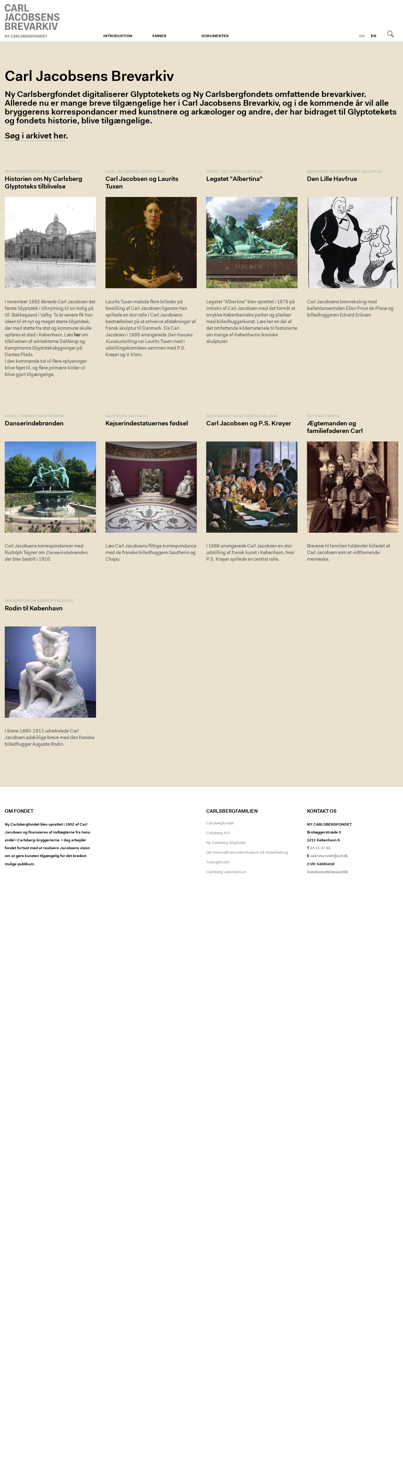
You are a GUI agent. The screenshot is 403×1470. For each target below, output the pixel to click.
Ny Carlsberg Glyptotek (226, 843)
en (373, 36)
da (362, 36)
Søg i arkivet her (35, 136)
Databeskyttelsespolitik (327, 872)
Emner (159, 36)
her (77, 335)
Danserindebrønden (34, 424)
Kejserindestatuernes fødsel (146, 424)
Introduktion (117, 36)
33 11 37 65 (320, 848)
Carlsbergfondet (220, 823)
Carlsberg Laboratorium (226, 872)
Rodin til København (34, 609)
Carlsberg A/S (218, 833)
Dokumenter (215, 36)
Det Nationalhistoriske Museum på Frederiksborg (247, 853)
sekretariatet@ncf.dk (329, 856)
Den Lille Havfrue (332, 179)
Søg (390, 34)
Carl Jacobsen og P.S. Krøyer (248, 424)
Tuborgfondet (217, 862)
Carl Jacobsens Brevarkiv (33, 21)
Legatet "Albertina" (234, 179)
